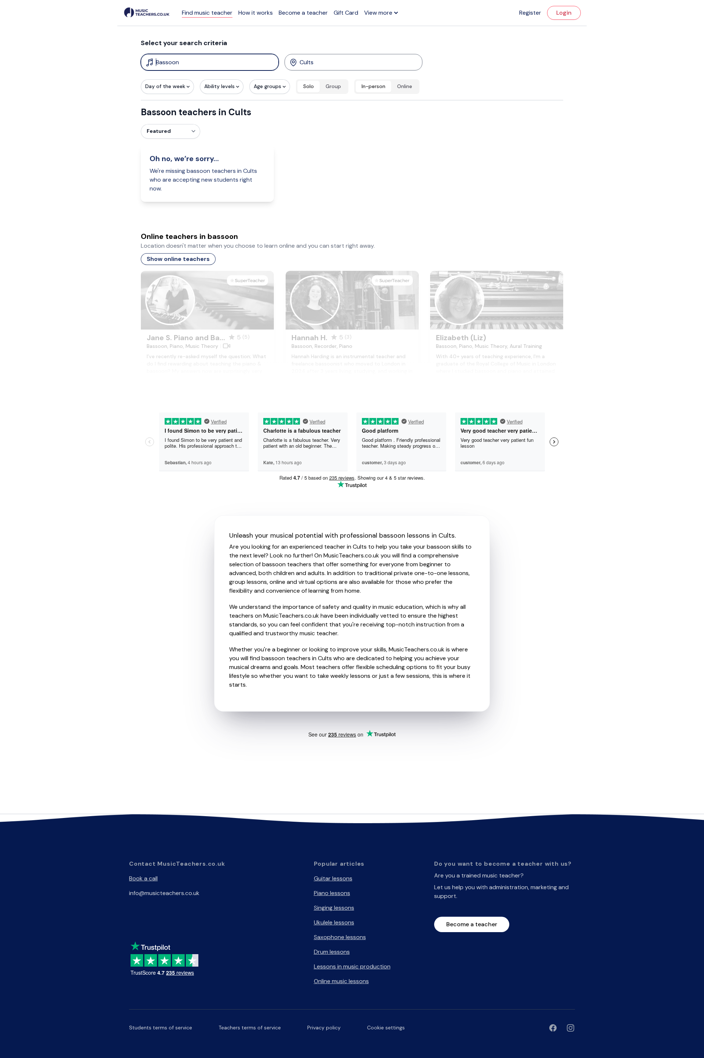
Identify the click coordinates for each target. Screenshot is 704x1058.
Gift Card (346, 13)
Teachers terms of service (250, 1027)
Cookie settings (386, 1027)
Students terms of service (160, 1027)
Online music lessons (341, 981)
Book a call (143, 878)
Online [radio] (404, 86)
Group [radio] (333, 86)
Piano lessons (332, 893)
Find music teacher (207, 13)
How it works (255, 13)
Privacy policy (324, 1027)
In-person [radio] (373, 86)
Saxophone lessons (340, 937)
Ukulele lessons (334, 922)
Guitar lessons (333, 878)
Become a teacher (303, 13)
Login (564, 13)
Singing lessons (334, 908)
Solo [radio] (308, 86)
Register (530, 13)
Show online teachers (178, 259)
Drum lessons (332, 952)
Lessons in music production (352, 966)
